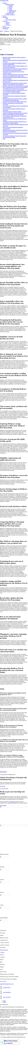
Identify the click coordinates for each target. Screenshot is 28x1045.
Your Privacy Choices (12, 1041)
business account (14, 801)
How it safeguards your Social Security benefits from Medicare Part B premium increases (15, 88)
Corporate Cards (9, 13)
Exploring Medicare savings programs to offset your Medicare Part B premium (15, 99)
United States (12, 12)
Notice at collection (7, 1043)
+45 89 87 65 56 (6, 987)
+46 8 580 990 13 (7, 992)
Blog (7, 18)
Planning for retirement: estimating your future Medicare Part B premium (15, 130)
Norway (10, 8)
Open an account (4, 949)
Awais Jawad (3, 771)
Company (5, 21)
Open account (6, 27)
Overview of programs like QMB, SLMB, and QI (15, 101)
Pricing (4, 15)
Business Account (10, 4)
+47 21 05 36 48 (6, 997)
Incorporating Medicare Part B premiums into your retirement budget (14, 136)
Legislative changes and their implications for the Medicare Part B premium (14, 122)
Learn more (2, 786)
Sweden (10, 6)
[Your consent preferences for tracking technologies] (2, 1042)
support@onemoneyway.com (6, 983)
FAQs (4, 138)
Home (1, 31)
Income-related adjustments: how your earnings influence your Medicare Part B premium (15, 75)
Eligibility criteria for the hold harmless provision (15, 86)
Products (5, 3)
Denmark (11, 5)
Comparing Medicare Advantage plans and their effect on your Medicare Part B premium (15, 113)
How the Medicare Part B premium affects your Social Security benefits (15, 66)
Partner (7, 23)
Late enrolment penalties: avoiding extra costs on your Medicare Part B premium (15, 90)
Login (4, 26)
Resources (5, 17)
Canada (10, 9)
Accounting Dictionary (11, 19)
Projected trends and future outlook (12, 111)
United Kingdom (12, 10)
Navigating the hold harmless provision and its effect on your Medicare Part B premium (15, 83)
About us (8, 22)
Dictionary (6, 31)
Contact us (8, 24)
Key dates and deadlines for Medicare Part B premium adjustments (14, 63)
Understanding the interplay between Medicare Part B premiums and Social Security (15, 69)
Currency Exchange (10, 14)
